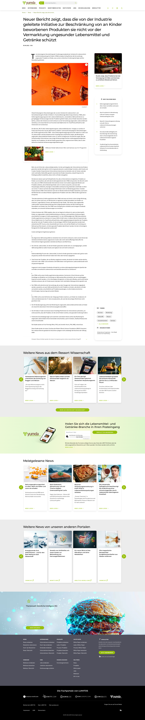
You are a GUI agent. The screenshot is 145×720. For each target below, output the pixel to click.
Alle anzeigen (103, 324)
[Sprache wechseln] (117, 8)
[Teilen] (112, 8)
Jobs (75, 671)
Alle (41, 3)
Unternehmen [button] (32, 8)
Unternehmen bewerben (47, 650)
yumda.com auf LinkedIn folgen (108, 656)
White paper (77, 668)
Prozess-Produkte (62, 648)
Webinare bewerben (29, 665)
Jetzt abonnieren (107, 652)
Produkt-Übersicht (62, 653)
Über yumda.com (54, 705)
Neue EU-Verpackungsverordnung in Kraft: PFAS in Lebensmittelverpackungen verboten (110, 124)
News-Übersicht (27, 650)
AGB (34, 710)
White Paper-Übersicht (80, 653)
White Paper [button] (67, 8)
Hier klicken (79, 437)
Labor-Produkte (61, 645)
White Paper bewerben (80, 650)
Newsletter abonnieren (105, 432)
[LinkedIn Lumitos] (120, 710)
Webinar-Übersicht (28, 668)
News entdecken (28, 642)
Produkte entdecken (62, 642)
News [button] (24, 8)
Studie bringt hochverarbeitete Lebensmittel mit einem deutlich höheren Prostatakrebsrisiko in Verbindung (109, 147)
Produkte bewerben (62, 650)
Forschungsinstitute (62, 663)
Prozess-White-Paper (80, 648)
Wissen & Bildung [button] (84, 8)
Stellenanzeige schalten (47, 668)
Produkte (76, 665)
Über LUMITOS (42, 705)
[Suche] (76, 3)
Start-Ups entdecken (46, 645)
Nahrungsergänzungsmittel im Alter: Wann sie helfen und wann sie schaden (109, 106)
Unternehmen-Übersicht (47, 653)
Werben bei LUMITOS (29, 705)
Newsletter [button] (96, 8)
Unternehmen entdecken (47, 642)
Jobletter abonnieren (46, 665)
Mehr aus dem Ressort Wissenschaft (72, 410)
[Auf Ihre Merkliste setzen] (108, 8)
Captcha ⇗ (86, 438)
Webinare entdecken (29, 663)
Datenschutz (41, 710)
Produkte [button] (42, 8)
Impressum (26, 710)
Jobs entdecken (44, 663)
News (75, 663)
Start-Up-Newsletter (29, 648)
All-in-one (76, 676)
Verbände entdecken (46, 648)
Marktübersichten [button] (54, 8)
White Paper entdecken (80, 642)
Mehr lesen (69, 447)
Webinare (76, 673)
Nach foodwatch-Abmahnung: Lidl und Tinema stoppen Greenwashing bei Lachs (109, 114)
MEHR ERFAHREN (35, 628)
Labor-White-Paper (79, 645)
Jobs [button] (74, 8)
